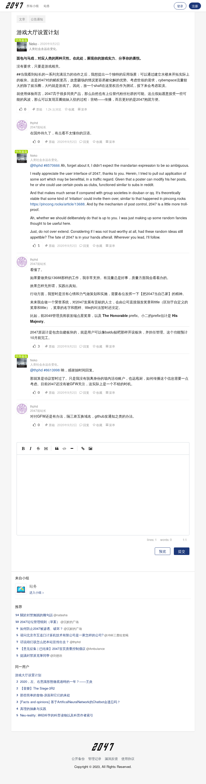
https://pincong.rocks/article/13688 (57, 203)
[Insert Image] (90, 448)
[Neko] (22, 46)
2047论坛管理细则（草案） (40, 621)
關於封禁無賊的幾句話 (36, 614)
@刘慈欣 (56, 655)
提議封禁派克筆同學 (34, 655)
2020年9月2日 (50, 43)
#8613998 (52, 369)
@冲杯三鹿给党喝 (116, 635)
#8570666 (52, 165)
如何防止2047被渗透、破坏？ (41, 628)
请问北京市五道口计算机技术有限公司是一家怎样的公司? (62, 635)
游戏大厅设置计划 (28, 675)
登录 (180, 6)
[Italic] (30, 448)
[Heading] (45, 448)
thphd (34, 123)
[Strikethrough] (38, 448)
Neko (33, 43)
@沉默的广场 (70, 622)
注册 (195, 6)
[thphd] (22, 125)
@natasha (61, 615)
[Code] (64, 448)
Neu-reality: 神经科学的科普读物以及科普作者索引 (56, 715)
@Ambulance (95, 648)
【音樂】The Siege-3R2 (37, 688)
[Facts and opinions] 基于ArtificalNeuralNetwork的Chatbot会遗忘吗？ (70, 701)
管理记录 (94, 758)
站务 (47, 6)
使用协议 (127, 758)
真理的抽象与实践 (33, 708)
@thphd (36, 165)
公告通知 (37, 19)
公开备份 (78, 758)
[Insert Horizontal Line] (72, 448)
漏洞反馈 (111, 758)
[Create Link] (83, 448)
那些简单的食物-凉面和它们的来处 (45, 695)
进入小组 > (36, 592)
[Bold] (23, 448)
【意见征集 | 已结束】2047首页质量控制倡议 (52, 648)
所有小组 (33, 6)
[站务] (21, 589)
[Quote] (57, 448)
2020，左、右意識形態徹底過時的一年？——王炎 (56, 681)
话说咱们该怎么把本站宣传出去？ (44, 641)
